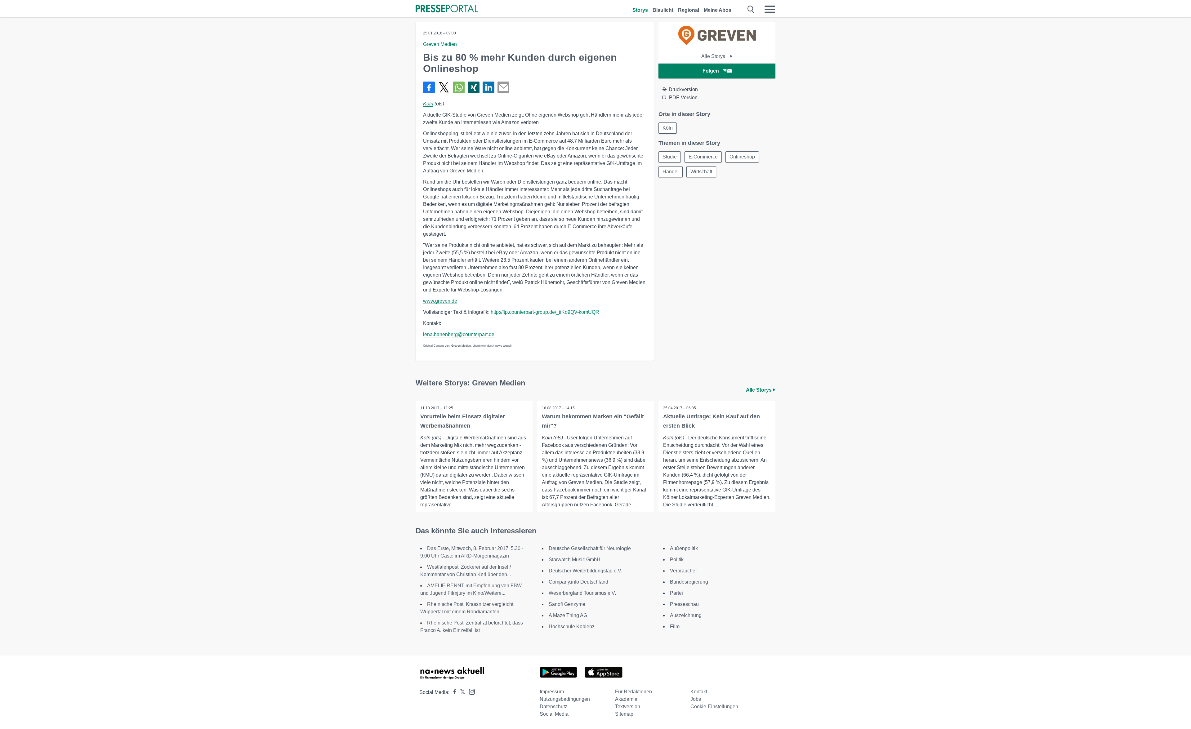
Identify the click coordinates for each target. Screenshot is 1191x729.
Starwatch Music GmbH (574, 559)
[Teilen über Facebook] (429, 87)
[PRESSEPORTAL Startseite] (447, 9)
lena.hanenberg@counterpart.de (458, 334)
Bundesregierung (689, 582)
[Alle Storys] (717, 43)
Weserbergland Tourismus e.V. (582, 593)
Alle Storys (713, 56)
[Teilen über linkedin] (488, 87)
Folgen (711, 70)
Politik (677, 559)
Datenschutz (553, 706)
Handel (670, 171)
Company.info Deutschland (578, 582)
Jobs (695, 699)
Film (675, 626)
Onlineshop (742, 156)
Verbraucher (683, 570)
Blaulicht (663, 10)
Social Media (554, 714)
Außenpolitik (684, 548)
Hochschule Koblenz (572, 626)
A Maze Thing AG (568, 615)
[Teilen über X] (444, 87)
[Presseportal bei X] (460, 692)
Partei (676, 593)
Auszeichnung (686, 615)
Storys (640, 10)
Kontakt (698, 691)
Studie (669, 156)
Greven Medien (440, 44)
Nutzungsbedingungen (565, 699)
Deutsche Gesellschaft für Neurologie (590, 548)
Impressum (552, 691)
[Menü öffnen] (769, 9)
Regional (688, 10)
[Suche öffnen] (751, 9)
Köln (428, 103)
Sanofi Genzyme (567, 604)
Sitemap (624, 714)
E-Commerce (703, 156)
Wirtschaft (701, 171)
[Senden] (503, 87)
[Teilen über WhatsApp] (459, 87)
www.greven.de (440, 301)
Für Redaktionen (633, 691)
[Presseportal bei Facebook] (452, 692)
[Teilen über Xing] (474, 87)
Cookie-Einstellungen (714, 706)
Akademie (626, 699)
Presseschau (684, 604)
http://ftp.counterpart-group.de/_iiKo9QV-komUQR (545, 312)
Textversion (627, 706)
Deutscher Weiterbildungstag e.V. (585, 570)
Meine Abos (717, 10)
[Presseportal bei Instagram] (470, 691)
